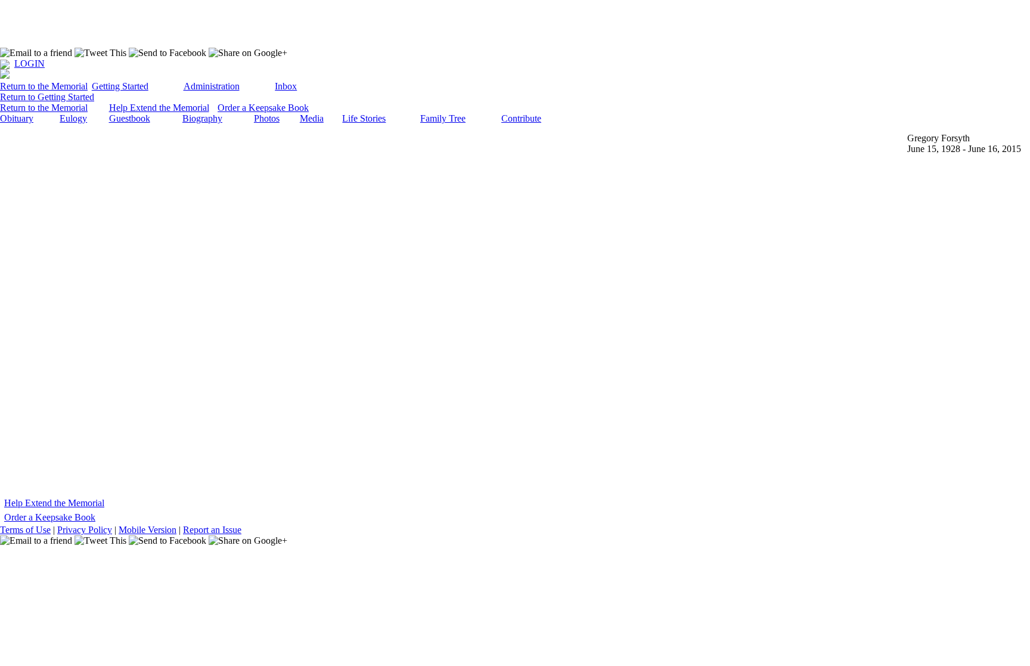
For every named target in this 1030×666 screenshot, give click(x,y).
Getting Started (120, 86)
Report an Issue (212, 530)
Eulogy (73, 118)
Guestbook (129, 118)
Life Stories (364, 118)
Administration (212, 86)
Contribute (521, 118)
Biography (202, 118)
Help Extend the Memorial (159, 108)
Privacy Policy (84, 530)
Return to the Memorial (44, 86)
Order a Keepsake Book (263, 108)
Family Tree (443, 118)
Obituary (16, 118)
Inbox (286, 86)
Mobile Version (147, 530)
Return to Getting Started (47, 97)
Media (312, 118)
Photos (267, 118)
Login (29, 63)
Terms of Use (25, 530)
